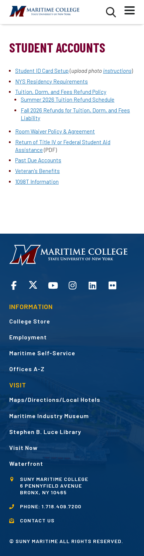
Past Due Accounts (38, 160)
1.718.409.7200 (61, 506)
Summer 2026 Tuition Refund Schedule (67, 99)
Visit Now (23, 447)
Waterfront (26, 463)
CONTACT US (37, 520)
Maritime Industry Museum (49, 415)
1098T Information (37, 181)
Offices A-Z (27, 368)
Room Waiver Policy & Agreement (55, 131)
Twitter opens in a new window (33, 285)
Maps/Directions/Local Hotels (54, 399)
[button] (111, 12)
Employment (28, 336)
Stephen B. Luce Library (45, 431)
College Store (29, 321)
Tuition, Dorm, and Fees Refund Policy (60, 91)
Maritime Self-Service (42, 352)
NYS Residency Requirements (51, 81)
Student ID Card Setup (42, 70)
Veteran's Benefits (37, 170)
